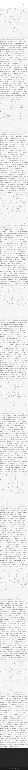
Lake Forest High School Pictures (15, 762)
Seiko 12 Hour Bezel (13, 758)
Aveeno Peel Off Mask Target (12, 756)
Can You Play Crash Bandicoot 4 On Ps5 (12, 752)
